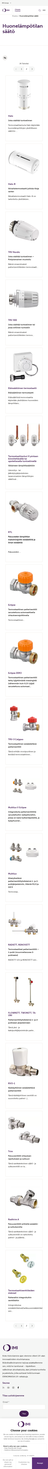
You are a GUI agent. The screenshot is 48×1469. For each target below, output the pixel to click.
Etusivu (15, 16)
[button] (16, 69)
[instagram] (13, 1388)
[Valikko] (44, 10)
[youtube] (8, 1388)
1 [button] (21, 69)
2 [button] (26, 69)
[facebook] (18, 1388)
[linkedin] (3, 1388)
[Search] (40, 10)
